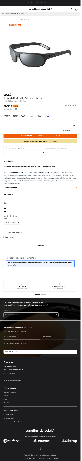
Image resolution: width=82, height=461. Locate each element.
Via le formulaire (11, 336)
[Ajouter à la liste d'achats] (74, 126)
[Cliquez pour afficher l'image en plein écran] (40, 55)
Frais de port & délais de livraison (13, 369)
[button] (71, 105)
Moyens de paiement (10, 366)
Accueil (6, 20)
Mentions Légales (9, 418)
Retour (6, 377)
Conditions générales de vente (12, 380)
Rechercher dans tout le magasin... (15, 13)
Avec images (10, 237)
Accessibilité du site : (40, 455)
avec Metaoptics (40, 141)
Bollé (7, 94)
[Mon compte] (71, 9)
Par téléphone (47, 336)
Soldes (6, 399)
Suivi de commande (9, 373)
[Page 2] (43, 294)
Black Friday (7, 403)
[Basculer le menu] (3, 9)
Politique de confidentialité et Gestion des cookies (18, 422)
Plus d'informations (10, 222)
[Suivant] (52, 2)
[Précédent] (28, 2)
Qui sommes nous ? (9, 414)
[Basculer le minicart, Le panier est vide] (76, 9)
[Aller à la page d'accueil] (40, 9)
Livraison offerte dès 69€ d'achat (40, 3)
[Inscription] (56, 314)
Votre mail (7, 311)
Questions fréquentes (10, 392)
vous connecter (60, 262)
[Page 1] (37, 294)
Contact (6, 395)
